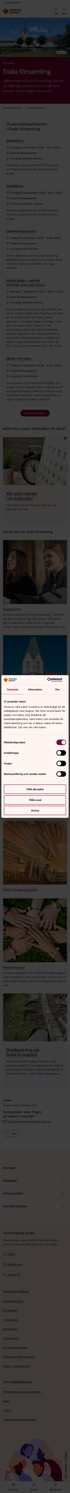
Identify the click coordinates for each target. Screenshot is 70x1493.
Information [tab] (35, 689)
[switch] (61, 753)
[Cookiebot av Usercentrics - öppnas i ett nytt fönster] (51, 680)
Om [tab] (57, 689)
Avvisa (35, 810)
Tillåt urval (35, 799)
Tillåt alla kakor (35, 789)
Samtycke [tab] (13, 689)
